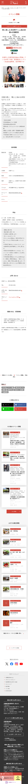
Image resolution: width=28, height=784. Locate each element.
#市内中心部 (13, 447)
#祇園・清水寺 (13, 505)
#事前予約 (10, 389)
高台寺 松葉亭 (14, 578)
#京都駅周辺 (5, 392)
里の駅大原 (13, 541)
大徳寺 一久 (13, 564)
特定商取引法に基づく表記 (11, 682)
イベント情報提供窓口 (10, 740)
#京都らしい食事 (19, 566)
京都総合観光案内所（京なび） (11, 703)
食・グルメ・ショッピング (15, 539)
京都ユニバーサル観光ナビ (10, 749)
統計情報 (7, 686)
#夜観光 (4, 389)
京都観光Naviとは (9, 677)
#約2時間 (16, 445)
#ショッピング (13, 543)
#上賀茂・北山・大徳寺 (15, 557)
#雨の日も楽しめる (20, 387)
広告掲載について (9, 738)
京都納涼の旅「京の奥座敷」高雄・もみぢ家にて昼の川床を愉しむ (17, 458)
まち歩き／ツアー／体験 (14, 7)
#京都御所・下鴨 (14, 534)
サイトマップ (8, 684)
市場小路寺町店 (14, 612)
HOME (2, 7)
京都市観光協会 (8, 721)
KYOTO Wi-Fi (9, 690)
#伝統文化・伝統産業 (18, 389)
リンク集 (7, 688)
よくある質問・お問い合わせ (14, 734)
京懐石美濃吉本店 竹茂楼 (17, 589)
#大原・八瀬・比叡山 (15, 544)
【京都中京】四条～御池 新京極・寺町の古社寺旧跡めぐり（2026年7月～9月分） (17, 473)
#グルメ (12, 532)
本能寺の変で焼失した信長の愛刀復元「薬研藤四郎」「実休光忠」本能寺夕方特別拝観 (17, 442)
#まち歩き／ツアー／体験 (8, 387)
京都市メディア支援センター (11, 767)
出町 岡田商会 (14, 531)
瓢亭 (11, 622)
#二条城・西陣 (13, 569)
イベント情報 (7, 7)
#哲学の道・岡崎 (14, 593)
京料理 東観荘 (13, 602)
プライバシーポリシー (10, 679)
